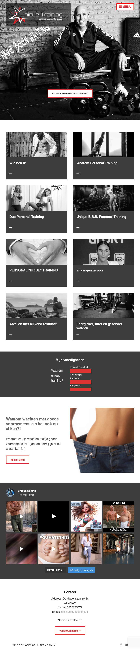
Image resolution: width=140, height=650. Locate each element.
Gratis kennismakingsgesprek (70, 93)
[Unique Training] (38, 25)
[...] (22, 448)
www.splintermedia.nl (41, 645)
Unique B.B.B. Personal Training (101, 216)
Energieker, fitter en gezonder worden (99, 325)
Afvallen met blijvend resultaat (33, 323)
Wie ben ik (17, 162)
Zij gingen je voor (89, 270)
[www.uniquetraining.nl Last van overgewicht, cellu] (21, 516)
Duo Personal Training (26, 216)
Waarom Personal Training (96, 162)
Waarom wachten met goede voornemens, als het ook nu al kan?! (32, 423)
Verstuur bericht (70, 630)
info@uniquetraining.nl (74, 612)
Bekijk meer (18, 460)
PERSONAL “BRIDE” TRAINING (33, 270)
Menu (126, 6)
